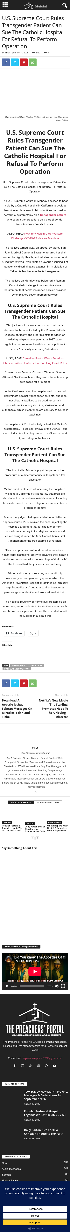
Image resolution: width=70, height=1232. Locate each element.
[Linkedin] (35, 792)
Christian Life (54, 822)
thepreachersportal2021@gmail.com (42, 1058)
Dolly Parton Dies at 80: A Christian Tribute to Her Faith (35, 829)
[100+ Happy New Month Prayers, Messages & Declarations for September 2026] (11, 1102)
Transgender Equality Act (16, 669)
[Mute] (57, 986)
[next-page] (37, 838)
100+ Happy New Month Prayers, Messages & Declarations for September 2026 (46, 1095)
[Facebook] (6, 62)
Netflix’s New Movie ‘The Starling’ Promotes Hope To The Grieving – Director (53, 708)
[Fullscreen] (63, 986)
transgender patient (53, 214)
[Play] (7, 986)
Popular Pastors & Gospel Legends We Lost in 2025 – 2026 (12, 828)
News (5, 1163)
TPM (7, 52)
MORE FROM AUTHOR (48, 802)
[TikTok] (31, 1066)
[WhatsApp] (33, 62)
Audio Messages (11, 1168)
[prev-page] (33, 838)
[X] (15, 62)
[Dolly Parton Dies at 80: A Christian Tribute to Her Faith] (35, 816)
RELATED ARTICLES (21, 802)
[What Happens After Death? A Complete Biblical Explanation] (57, 816)
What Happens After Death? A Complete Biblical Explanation (57, 828)
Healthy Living (10, 1180)
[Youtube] (55, 1066)
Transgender (36, 665)
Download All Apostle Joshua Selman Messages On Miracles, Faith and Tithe (17, 708)
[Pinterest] (24, 62)
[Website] (39, 1066)
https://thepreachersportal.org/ (35, 753)
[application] (35, 971)
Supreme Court (19, 665)
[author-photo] (35, 735)
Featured (7, 822)
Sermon (6, 1174)
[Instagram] (23, 1066)
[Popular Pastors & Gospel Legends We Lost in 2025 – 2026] (12, 816)
